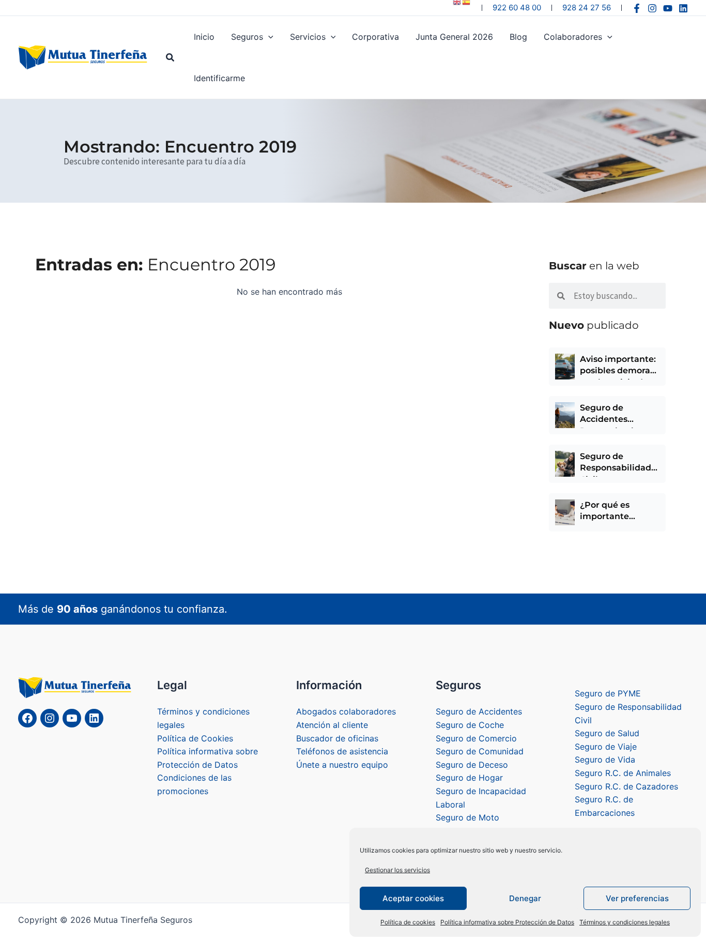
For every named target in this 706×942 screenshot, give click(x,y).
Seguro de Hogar (469, 777)
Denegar (525, 898)
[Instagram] (652, 8)
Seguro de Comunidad (480, 751)
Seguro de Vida (605, 759)
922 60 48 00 (517, 7)
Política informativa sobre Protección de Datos (507, 922)
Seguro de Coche (470, 725)
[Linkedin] (683, 8)
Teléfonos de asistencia (342, 751)
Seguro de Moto (467, 817)
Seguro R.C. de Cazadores (626, 786)
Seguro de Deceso (472, 764)
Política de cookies (407, 922)
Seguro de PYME (608, 693)
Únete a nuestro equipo (342, 764)
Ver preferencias (637, 898)
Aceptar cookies (413, 898)
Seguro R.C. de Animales (623, 773)
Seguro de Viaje (606, 746)
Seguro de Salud (607, 733)
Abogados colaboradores (346, 711)
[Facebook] (636, 8)
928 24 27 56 (586, 7)
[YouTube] (667, 8)
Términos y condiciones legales (624, 922)
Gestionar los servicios (397, 870)
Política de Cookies (195, 738)
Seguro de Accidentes (479, 711)
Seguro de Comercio (476, 738)
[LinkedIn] (94, 718)
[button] (170, 57)
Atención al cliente (332, 725)
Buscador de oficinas (337, 738)
